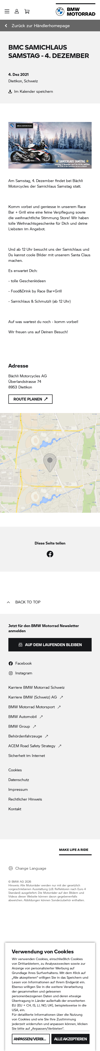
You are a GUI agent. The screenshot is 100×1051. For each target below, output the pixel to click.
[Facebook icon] (50, 554)
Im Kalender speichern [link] (33, 91)
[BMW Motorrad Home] (75, 11)
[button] (7, 11)
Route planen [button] (27, 399)
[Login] (17, 10)
